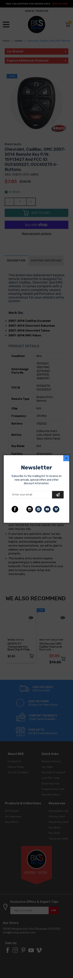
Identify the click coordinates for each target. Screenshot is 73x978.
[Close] (66, 458)
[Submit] (58, 494)
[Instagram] (29, 509)
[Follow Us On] (15, 509)
